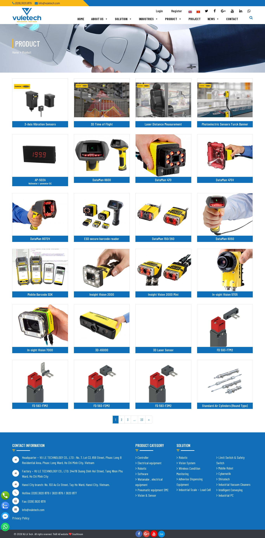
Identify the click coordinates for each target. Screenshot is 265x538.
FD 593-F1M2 (40, 405)
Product (171, 19)
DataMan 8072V (40, 238)
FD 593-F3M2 (163, 405)
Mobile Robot (225, 468)
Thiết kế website (60, 534)
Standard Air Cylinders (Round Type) (225, 405)
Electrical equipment (149, 463)
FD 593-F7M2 (225, 350)
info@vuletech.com (33, 510)
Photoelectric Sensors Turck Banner (225, 124)
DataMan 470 (163, 180)
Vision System (187, 463)
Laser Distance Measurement (163, 124)
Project (195, 19)
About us (97, 19)
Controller (143, 457)
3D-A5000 (101, 350)
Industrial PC (226, 495)
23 (141, 419)
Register (176, 11)
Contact (232, 19)
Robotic (142, 468)
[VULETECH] (5, 506)
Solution (121, 19)
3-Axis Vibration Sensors (40, 124)
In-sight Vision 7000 (40, 350)
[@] (5, 527)
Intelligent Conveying (230, 490)
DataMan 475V (225, 180)
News (211, 19)
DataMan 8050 (225, 238)
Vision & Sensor (147, 495)
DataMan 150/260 (163, 238)
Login (159, 11)
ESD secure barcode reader (101, 238)
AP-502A (40, 180)
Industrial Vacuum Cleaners (234, 484)
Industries (146, 19)
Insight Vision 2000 (101, 294)
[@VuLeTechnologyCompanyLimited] (5, 516)
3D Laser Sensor (163, 350)
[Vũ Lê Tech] (26, 15)
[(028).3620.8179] (5, 495)
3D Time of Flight (102, 124)
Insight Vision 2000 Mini (163, 294)
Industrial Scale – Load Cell (195, 490)
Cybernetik (224, 473)
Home (80, 19)
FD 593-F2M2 (102, 405)
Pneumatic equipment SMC (153, 490)
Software (143, 474)
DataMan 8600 (102, 180)
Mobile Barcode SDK (40, 294)
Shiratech (224, 479)
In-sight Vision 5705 (225, 294)
